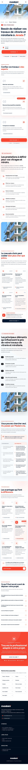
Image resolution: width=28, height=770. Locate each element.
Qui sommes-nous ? (7, 727)
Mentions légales (7, 738)
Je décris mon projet (13, 320)
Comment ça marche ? (8, 728)
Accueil (2, 22)
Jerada (6, 22)
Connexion (5, 750)
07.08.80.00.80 (7, 718)
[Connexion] (25, 2)
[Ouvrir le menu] (2, 2)
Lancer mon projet (13, 140)
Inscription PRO (6, 749)
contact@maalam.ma (8, 715)
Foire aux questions (7, 730)
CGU (3, 739)
